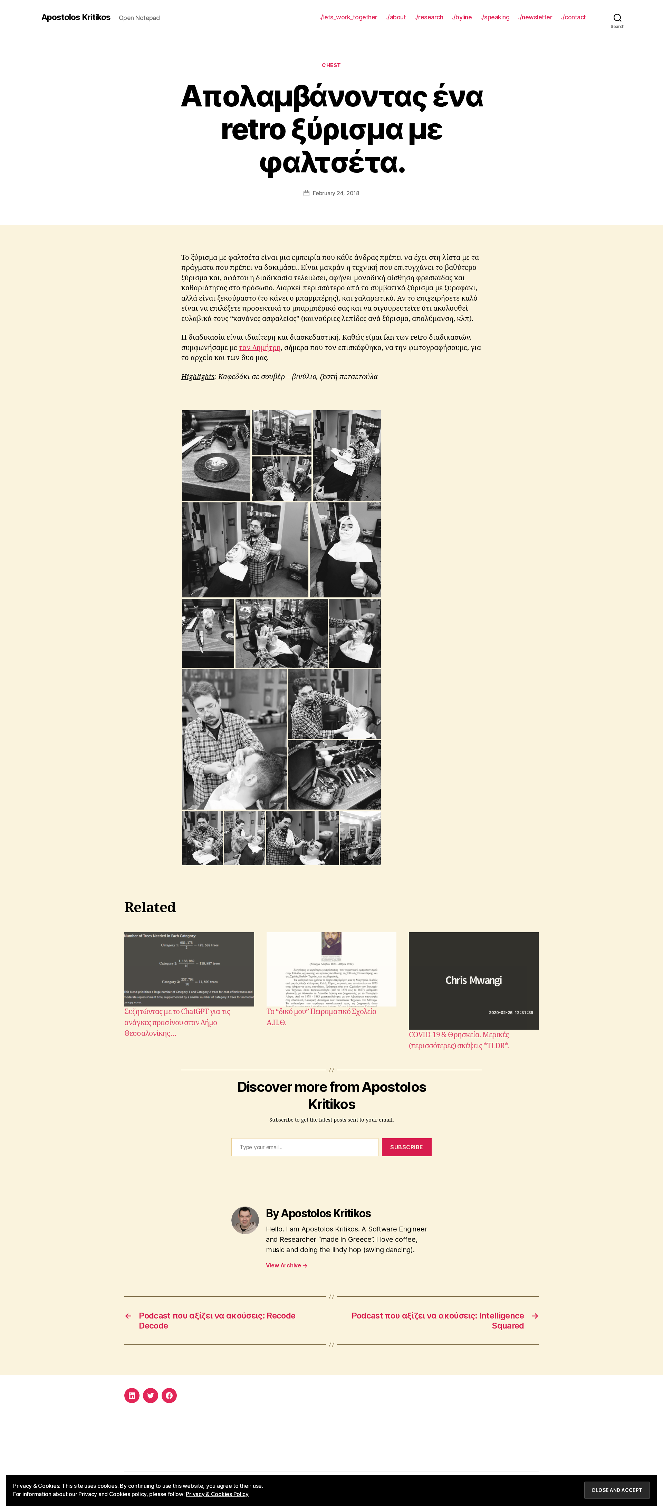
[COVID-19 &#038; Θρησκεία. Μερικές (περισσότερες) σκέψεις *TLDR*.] (474, 981)
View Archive (286, 1265)
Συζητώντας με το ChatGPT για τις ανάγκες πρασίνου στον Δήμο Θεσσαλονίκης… (177, 1022)
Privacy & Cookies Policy (217, 1494)
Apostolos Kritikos (75, 17)
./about (396, 17)
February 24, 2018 (336, 193)
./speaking (494, 17)
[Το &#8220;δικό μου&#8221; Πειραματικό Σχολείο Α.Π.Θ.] (331, 969)
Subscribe (406, 1147)
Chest (331, 65)
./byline (462, 17)
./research (428, 17)
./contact (573, 17)
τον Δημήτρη (260, 347)
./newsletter (535, 17)
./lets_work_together (348, 17)
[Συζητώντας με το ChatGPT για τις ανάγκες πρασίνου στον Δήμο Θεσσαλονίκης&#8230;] (189, 969)
